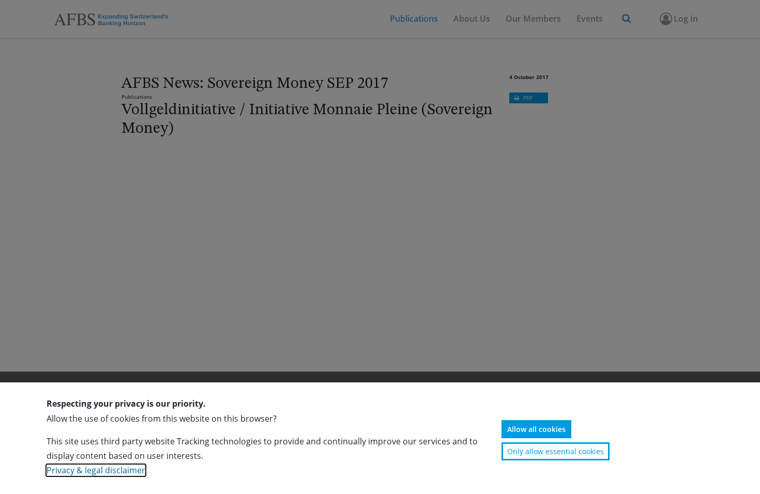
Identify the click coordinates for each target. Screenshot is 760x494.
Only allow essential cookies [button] (555, 451)
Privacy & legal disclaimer (96, 470)
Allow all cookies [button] (536, 429)
